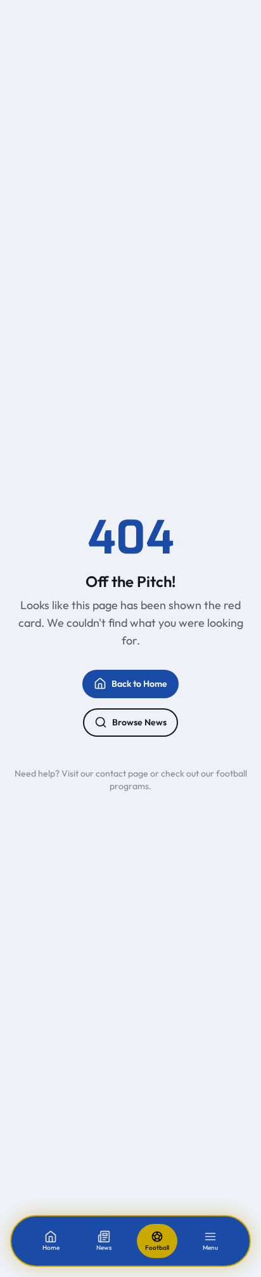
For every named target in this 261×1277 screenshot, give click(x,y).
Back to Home (139, 683)
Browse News (139, 722)
